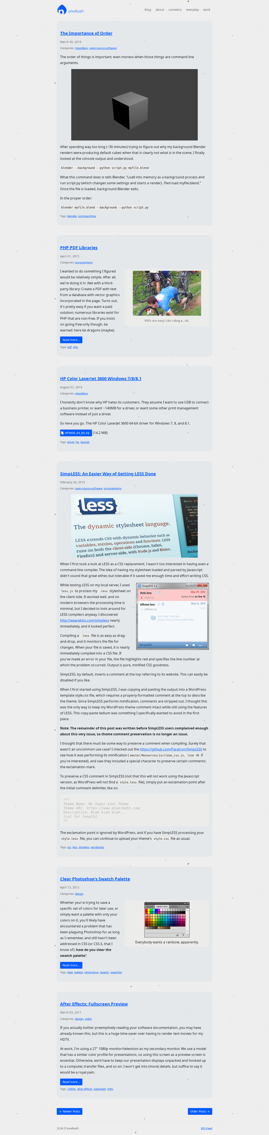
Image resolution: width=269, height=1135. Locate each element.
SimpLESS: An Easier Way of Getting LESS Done (108, 474)
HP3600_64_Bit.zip (77, 433)
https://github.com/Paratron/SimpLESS (171, 749)
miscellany (81, 48)
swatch (104, 972)
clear (70, 972)
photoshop (91, 972)
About (160, 10)
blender (71, 216)
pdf (69, 347)
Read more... (71, 340)
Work (206, 10)
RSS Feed (206, 1128)
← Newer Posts (69, 1111)
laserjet (85, 442)
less (75, 847)
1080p (71, 1089)
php (75, 347)
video (88, 1019)
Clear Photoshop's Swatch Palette (95, 879)
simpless (84, 847)
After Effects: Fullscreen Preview (94, 1004)
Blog (148, 10)
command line (87, 216)
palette (78, 972)
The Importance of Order (86, 33)
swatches (116, 972)
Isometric (175, 10)
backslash (100, 1089)
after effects (84, 1089)
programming (84, 262)
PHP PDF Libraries (79, 247)
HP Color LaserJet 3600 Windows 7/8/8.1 (100, 378)
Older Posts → (200, 1111)
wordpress (97, 847)
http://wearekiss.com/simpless (84, 620)
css (69, 847)
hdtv (110, 1089)
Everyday (192, 10)
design (79, 894)
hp (77, 442)
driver (70, 442)
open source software (103, 48)
